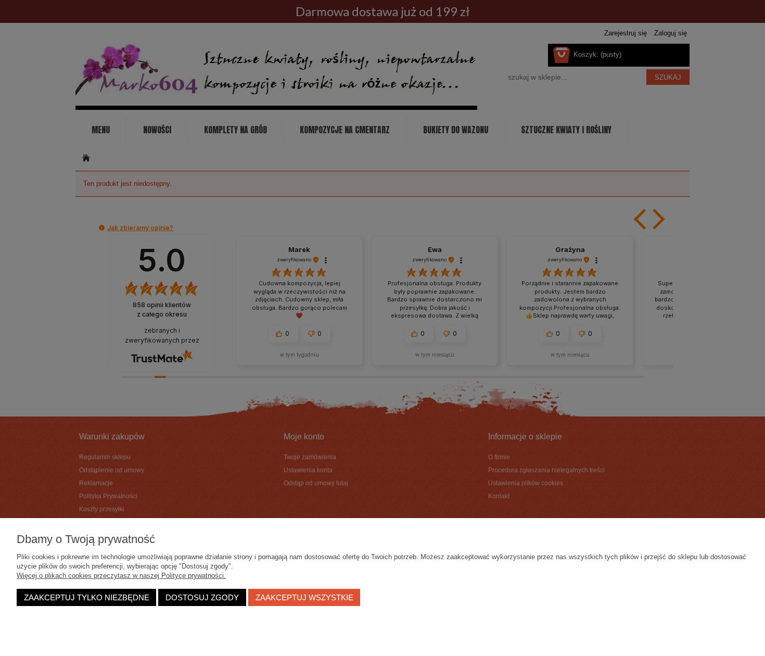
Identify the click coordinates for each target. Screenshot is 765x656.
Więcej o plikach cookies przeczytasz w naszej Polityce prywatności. (121, 575)
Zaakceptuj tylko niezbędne (86, 597)
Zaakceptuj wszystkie (304, 597)
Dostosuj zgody (202, 597)
